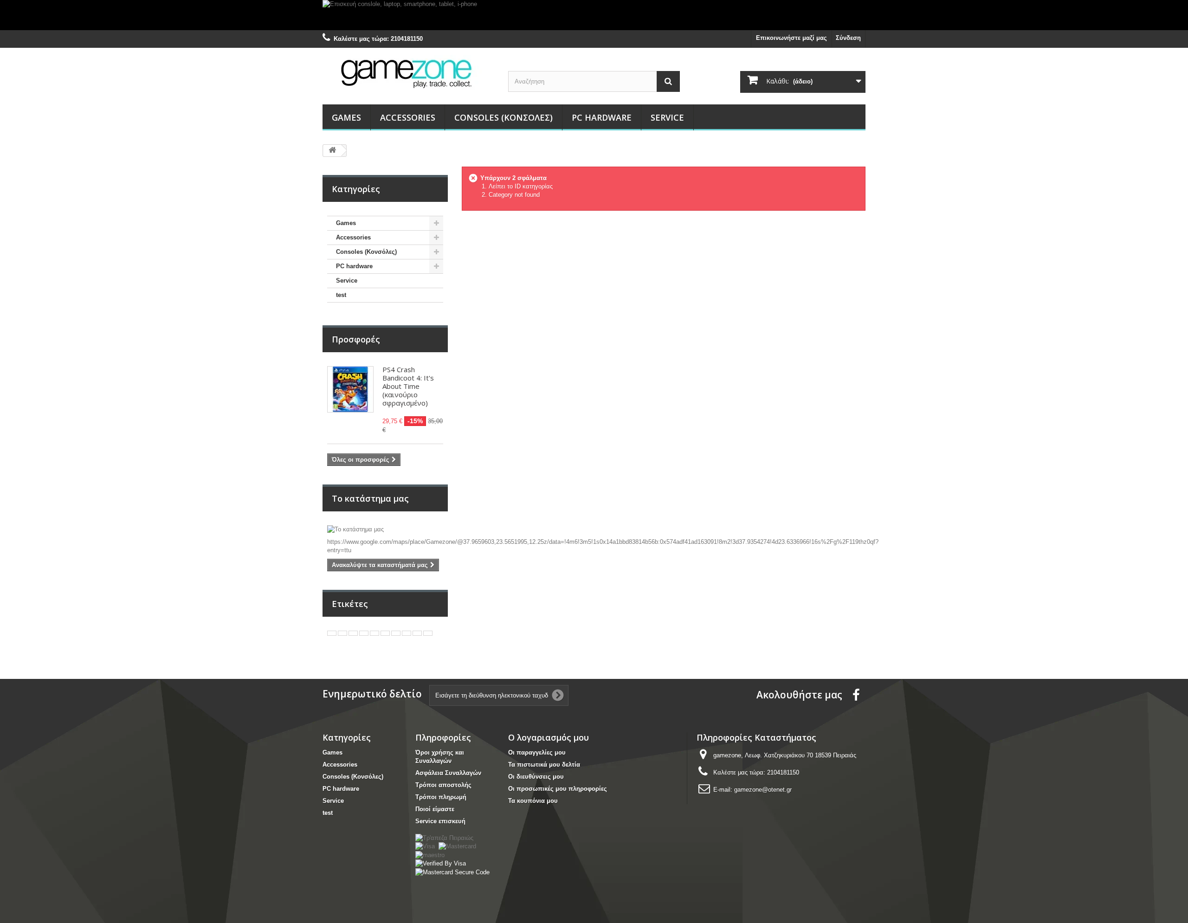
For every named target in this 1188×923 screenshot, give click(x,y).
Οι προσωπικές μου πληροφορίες (557, 788)
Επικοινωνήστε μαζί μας (791, 37)
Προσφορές (356, 339)
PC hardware (602, 117)
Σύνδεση (848, 37)
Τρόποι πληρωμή (440, 797)
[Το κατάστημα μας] (385, 529)
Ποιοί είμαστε (434, 809)
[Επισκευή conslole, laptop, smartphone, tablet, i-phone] (594, 15)
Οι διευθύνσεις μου (536, 776)
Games (346, 117)
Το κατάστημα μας (370, 498)
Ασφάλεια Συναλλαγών (448, 772)
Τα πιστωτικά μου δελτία (544, 764)
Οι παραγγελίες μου (537, 752)
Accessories (407, 117)
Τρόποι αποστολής (443, 784)
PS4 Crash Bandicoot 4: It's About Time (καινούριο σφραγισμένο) (408, 386)
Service (667, 117)
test (341, 294)
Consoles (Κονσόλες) (503, 117)
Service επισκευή (440, 821)
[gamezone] (408, 73)
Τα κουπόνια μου (533, 800)
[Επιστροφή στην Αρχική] (332, 150)
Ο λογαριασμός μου (548, 737)
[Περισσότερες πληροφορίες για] (331, 633)
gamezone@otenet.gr (763, 789)
